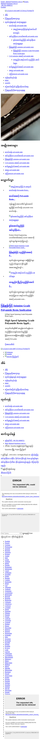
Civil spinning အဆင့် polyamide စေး (21, 56)
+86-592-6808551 (7, 5)
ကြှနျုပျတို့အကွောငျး (12, 18)
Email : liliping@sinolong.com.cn (12, 2)
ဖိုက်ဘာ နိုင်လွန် (20, 458)
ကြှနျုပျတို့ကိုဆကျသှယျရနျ (15, 90)
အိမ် (6, 15)
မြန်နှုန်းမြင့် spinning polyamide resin (21, 47)
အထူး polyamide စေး (16, 70)
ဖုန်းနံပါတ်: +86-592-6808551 (15, 440)
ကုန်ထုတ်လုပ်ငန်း (11, 77)
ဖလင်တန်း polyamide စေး (18, 25)
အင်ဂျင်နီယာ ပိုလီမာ (8, 462)
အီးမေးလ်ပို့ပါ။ (6, 473)
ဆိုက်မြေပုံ (34, 455)
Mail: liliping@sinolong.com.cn (15, 443)
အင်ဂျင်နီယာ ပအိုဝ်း (8, 458)
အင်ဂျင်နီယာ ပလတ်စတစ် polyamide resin (23, 36)
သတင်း (7, 83)
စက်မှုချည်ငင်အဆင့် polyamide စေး (21, 67)
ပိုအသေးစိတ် (9, 344)
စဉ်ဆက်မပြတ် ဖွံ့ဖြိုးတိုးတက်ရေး (17, 86)
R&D (7, 80)
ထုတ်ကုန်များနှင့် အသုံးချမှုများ (15, 22)
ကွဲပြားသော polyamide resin (18, 74)
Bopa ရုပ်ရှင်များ (32, 458)
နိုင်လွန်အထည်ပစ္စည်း (23, 462)
